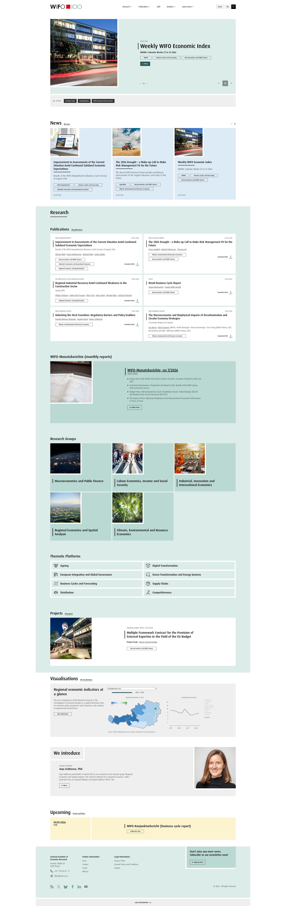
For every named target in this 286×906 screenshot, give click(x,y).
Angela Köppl (82, 319)
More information (62, 714)
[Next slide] (231, 83)
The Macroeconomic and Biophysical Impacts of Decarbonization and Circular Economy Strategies (188, 316)
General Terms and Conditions (126, 864)
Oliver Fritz (90, 295)
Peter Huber (100, 295)
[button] (140, 83)
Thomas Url (181, 249)
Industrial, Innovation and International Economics (73, 189)
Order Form (135, 407)
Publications (143, 6)
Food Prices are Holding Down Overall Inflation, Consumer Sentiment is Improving (176, 42)
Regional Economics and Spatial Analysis (71, 268)
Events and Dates (79, 813)
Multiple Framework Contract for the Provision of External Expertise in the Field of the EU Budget (160, 635)
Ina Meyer (153, 327)
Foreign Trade (70, 101)
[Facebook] (72, 887)
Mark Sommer (163, 327)
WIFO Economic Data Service (103, 101)
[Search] (233, 6)
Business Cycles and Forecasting (180, 63)
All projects (69, 614)
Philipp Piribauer (61, 295)
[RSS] (52, 887)
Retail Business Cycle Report (152, 63)
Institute (170, 6)
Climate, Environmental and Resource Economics (134, 189)
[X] (58, 887)
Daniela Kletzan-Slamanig (65, 319)
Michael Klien (88, 254)
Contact (85, 864)
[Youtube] (86, 887)
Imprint (117, 868)
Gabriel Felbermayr (168, 249)
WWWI (184, 175)
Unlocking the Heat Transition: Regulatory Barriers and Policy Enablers (95, 315)
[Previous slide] (219, 83)
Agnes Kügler (100, 254)
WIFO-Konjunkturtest (63, 185)
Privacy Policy (119, 860)
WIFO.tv (85, 871)
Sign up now (198, 862)
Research (126, 6)
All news (67, 124)
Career (84, 868)
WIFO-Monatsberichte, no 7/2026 (152, 370)
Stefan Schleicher (96, 319)
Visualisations (84, 101)
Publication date (135, 831)
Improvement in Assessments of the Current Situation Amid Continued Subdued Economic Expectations (79, 165)
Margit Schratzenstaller (148, 642)
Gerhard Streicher (125, 295)
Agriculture (122, 184)
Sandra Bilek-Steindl (173, 287)
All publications (76, 230)
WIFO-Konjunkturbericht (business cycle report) (159, 826)
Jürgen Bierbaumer (74, 254)
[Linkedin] (79, 887)
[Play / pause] (225, 83)
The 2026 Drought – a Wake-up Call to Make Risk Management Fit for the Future (141, 163)
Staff (158, 6)
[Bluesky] (65, 887)
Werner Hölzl (60, 254)
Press (220, 7)
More (146, 74)
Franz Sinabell (154, 249)
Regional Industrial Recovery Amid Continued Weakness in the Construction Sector (91, 284)
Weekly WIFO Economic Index (195, 162)
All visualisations (86, 680)
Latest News (187, 6)
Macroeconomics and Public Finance (155, 68)
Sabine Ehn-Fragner (77, 295)
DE (227, 7)
